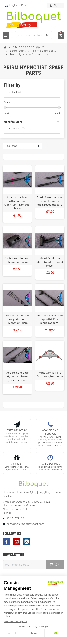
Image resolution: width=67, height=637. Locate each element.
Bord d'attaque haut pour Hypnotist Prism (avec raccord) (49, 201)
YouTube (16, 541)
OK (56, 564)
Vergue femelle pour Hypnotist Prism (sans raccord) (49, 319)
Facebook (6, 541)
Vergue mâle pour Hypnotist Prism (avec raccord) (17, 377)
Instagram (26, 541)
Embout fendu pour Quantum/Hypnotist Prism (50, 262)
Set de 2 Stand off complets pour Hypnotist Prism (17, 319)
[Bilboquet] (33, 19)
